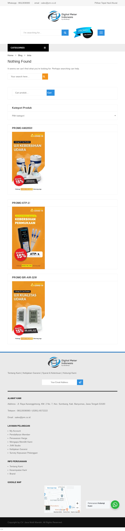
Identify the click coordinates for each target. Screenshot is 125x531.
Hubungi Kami (69, 373)
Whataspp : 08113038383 (19, 3)
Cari (49, 92)
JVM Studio (15, 445)
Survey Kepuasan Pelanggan (24, 453)
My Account (15, 431)
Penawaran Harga (18, 438)
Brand (12, 473)
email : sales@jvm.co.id (45, 3)
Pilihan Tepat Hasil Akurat (106, 3)
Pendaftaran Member (20, 434)
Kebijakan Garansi (31, 373)
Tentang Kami (14, 373)
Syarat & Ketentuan (51, 373)
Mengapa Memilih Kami (21, 442)
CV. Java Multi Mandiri (31, 522)
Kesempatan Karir (18, 470)
